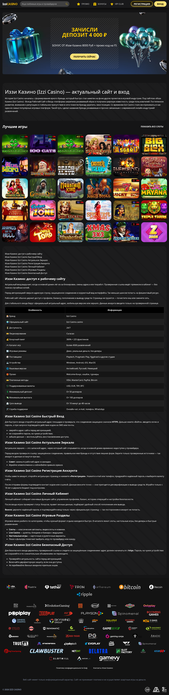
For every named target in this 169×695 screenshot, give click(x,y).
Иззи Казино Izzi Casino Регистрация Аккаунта (27, 263)
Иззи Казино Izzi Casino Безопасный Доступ (26, 273)
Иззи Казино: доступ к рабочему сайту (23, 253)
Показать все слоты (152, 126)
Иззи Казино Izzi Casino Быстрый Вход (23, 257)
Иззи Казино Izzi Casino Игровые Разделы (25, 269)
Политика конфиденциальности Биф (71, 668)
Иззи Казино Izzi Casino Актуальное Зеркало (26, 260)
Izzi (9, 4)
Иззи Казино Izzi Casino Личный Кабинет (25, 266)
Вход (160, 3)
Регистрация (142, 3)
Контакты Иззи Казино (103, 668)
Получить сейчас (84, 56)
